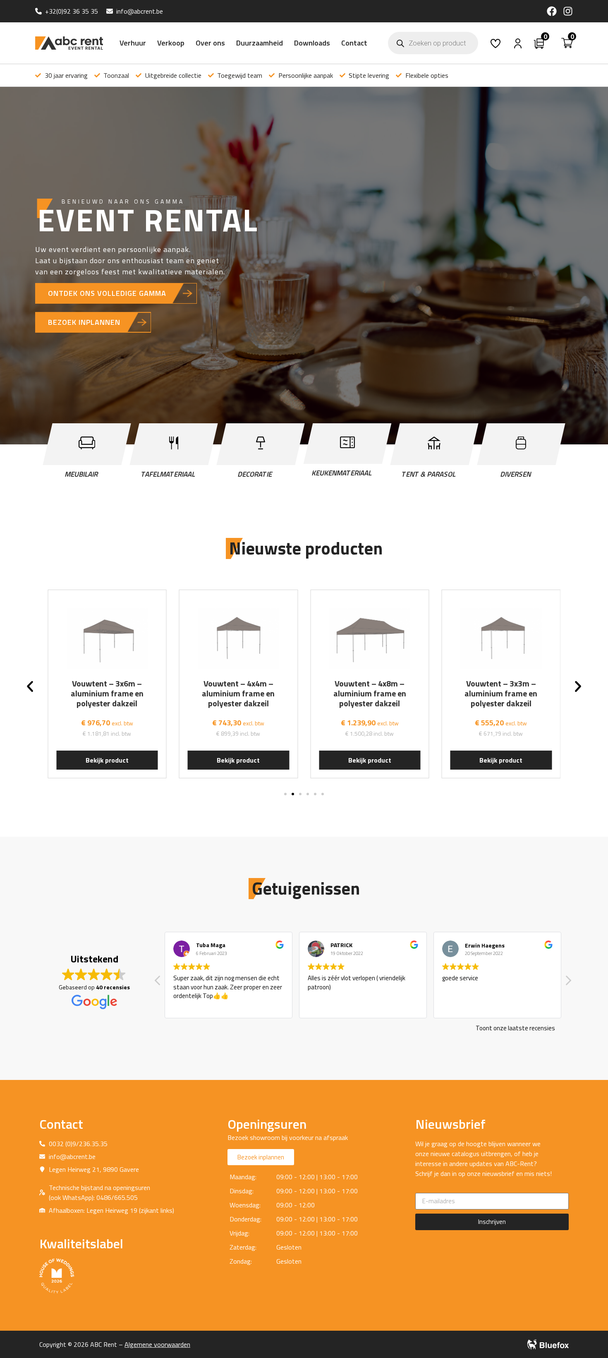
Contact (354, 42)
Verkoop (170, 42)
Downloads (312, 42)
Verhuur (133, 42)
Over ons (210, 42)
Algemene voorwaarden (157, 1344)
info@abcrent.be (139, 11)
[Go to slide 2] (293, 794)
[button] (30, 686)
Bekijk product (107, 760)
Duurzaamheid (259, 42)
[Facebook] (552, 11)
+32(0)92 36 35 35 (71, 11)
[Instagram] (568, 11)
